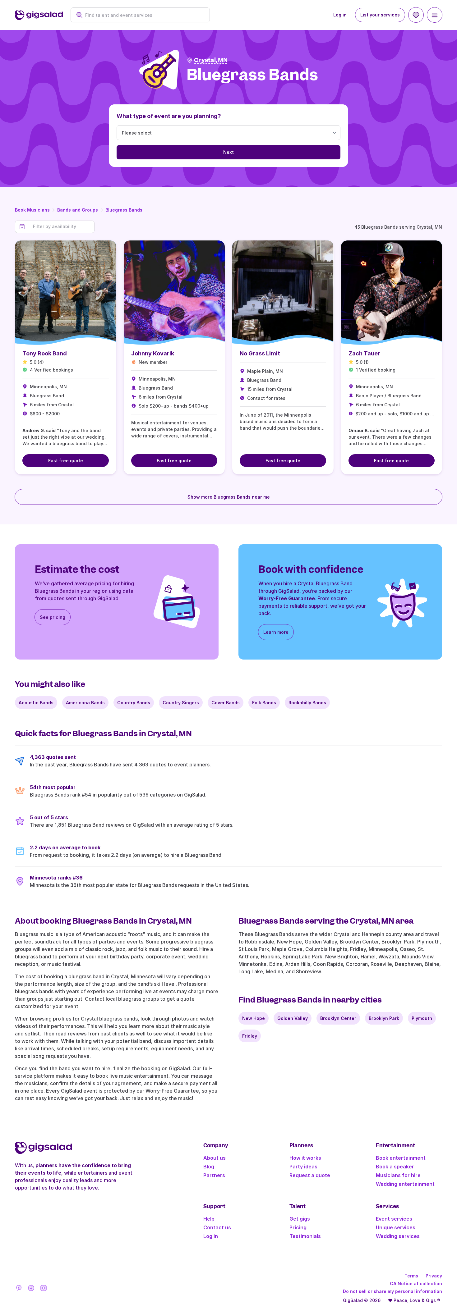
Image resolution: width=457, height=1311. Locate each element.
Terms (411, 1275)
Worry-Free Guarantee (286, 598)
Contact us (217, 1227)
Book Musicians (32, 209)
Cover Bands (225, 702)
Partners (214, 1175)
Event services (394, 1219)
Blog (208, 1166)
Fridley (249, 1036)
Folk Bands (264, 702)
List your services (380, 14)
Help (209, 1219)
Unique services (395, 1227)
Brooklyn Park (384, 1018)
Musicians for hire (398, 1175)
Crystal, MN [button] (211, 60)
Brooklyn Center (338, 1018)
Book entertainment (401, 1158)
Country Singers (181, 702)
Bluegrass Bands (123, 209)
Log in (340, 14)
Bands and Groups (77, 209)
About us (214, 1158)
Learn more (276, 632)
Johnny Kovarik (152, 353)
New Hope (253, 1018)
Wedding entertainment (405, 1184)
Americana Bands (85, 702)
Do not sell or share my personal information (392, 1291)
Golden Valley (292, 1018)
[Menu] (434, 14)
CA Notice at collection (416, 1283)
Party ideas (303, 1166)
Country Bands (133, 702)
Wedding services (398, 1236)
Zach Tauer (364, 353)
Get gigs (299, 1219)
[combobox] (143, 15)
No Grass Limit (260, 353)
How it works (305, 1158)
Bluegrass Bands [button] (252, 75)
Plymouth (422, 1018)
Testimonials (305, 1236)
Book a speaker (395, 1166)
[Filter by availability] (61, 226)
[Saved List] (416, 14)
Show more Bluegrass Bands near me (228, 497)
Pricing (298, 1227)
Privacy (434, 1275)
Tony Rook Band (44, 353)
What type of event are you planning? (169, 116)
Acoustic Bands (36, 702)
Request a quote (309, 1175)
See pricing (52, 617)
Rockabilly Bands (307, 702)
